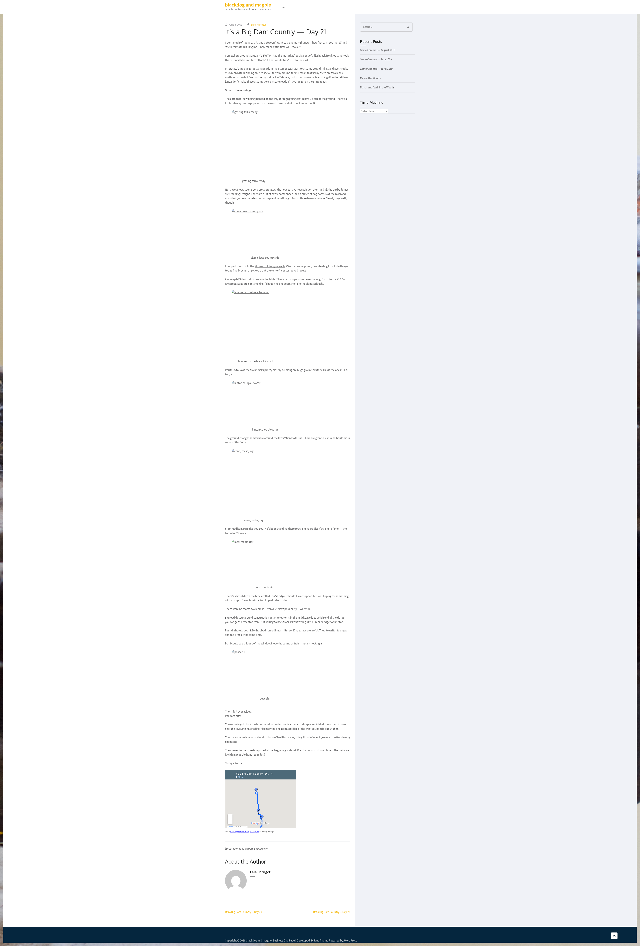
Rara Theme (321, 940)
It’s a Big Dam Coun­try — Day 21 (244, 831)
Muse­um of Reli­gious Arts (270, 266)
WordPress (350, 940)
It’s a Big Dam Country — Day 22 (331, 912)
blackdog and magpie (248, 5)
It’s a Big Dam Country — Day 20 (243, 912)
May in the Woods (370, 78)
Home (282, 7)
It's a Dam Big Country (255, 848)
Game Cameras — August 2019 (377, 50)
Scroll (614, 935)
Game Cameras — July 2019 (376, 59)
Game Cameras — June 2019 (376, 69)
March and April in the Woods (377, 87)
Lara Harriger (258, 24)
